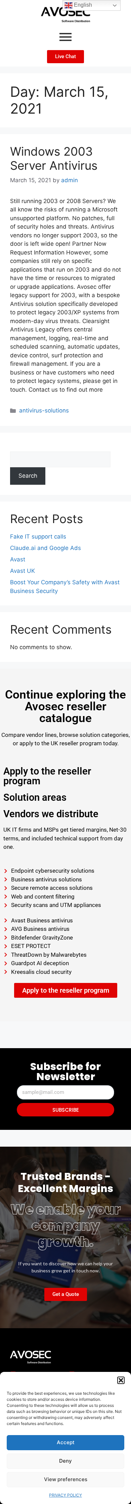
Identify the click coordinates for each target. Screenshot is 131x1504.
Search (19, 446)
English (82, 5)
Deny (65, 1461)
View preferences (65, 1479)
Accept (66, 1442)
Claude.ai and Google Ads (45, 548)
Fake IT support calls (38, 536)
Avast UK (22, 570)
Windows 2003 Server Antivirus (53, 158)
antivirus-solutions (44, 410)
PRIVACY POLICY (65, 1495)
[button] (121, 1380)
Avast (17, 559)
